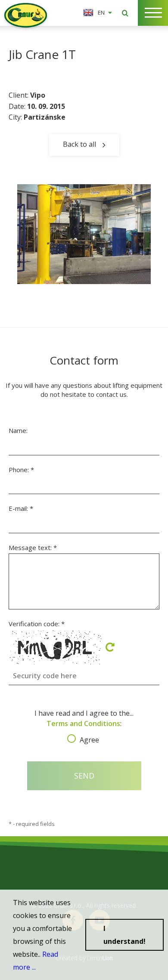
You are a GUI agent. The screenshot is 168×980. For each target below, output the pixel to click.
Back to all (79, 143)
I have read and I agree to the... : (84, 724)
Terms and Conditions (83, 723)
